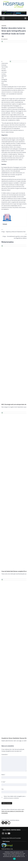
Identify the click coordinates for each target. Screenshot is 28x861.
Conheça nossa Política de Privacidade (11, 838)
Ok (14, 858)
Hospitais (3, 25)
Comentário (4, 754)
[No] (26, 855)
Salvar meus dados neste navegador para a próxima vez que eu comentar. (14, 797)
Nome (3, 774)
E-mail (3, 782)
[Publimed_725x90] (14, 14)
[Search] (25, 18)
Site (2, 789)
